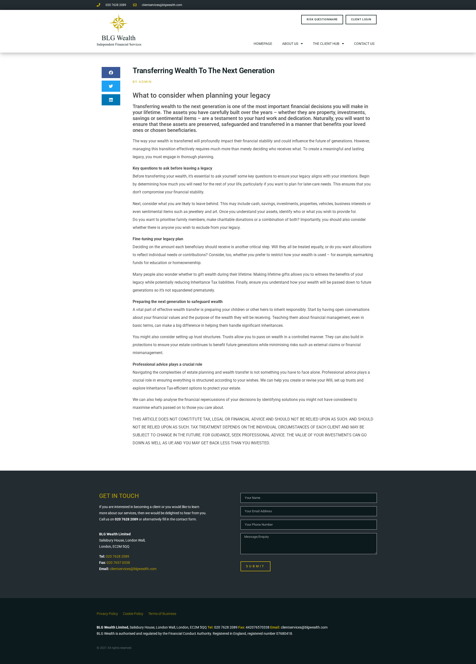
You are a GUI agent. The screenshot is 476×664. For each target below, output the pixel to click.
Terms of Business (162, 614)
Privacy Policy (107, 614)
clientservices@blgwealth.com (133, 569)
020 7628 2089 (117, 556)
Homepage (263, 44)
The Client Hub (326, 44)
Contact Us (364, 44)
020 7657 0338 (118, 563)
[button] (111, 72)
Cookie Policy (133, 614)
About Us (290, 44)
